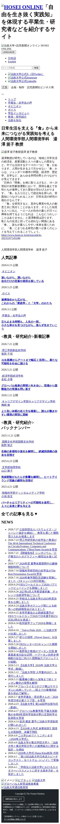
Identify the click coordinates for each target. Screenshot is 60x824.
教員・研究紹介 (17, 116)
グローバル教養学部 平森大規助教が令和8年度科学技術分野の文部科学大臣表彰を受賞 (32, 714)
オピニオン (14, 106)
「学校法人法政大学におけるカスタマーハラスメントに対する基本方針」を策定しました (33, 771)
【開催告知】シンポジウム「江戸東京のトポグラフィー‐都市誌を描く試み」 (32, 556)
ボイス (12, 109)
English (12, 61)
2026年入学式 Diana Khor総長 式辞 (38, 753)
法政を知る (14, 120)
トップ (12, 99)
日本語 (12, 58)
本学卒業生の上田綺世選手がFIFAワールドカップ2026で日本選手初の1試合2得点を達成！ (33, 616)
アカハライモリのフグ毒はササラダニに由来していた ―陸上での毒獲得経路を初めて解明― (33, 690)
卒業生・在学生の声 (20, 102)
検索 (36, 68)
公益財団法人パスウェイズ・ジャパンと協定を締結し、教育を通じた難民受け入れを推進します (33, 533)
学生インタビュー (18, 113)
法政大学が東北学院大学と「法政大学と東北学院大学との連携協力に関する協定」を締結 (33, 746)
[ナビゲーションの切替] (2, 94)
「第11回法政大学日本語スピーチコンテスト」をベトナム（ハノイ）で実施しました (33, 760)
